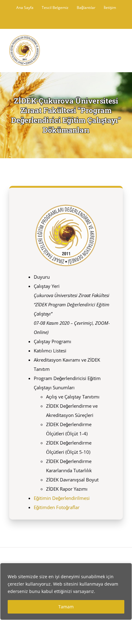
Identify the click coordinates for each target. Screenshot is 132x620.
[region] (66, 591)
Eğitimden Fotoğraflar (57, 507)
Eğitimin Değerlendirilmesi (62, 498)
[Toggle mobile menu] (120, 44)
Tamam (66, 607)
